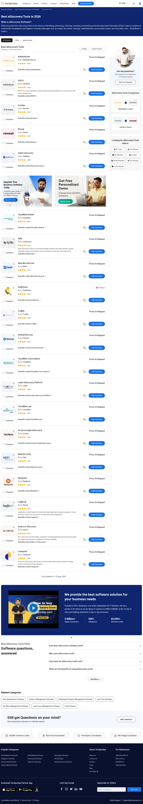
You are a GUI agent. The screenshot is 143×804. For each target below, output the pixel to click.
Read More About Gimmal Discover (31, 348)
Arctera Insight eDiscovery (30, 430)
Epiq (24, 457)
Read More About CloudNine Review (31, 227)
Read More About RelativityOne (29, 69)
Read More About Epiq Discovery (30, 467)
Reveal (21, 129)
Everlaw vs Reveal (125, 127)
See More (94, 679)
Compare (53, 3)
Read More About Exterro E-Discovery (32, 542)
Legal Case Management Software (46, 706)
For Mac (134, 155)
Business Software (6, 9)
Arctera (25, 433)
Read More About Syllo (26, 254)
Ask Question (64, 3)
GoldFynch (23, 287)
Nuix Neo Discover (26, 263)
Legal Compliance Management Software (27, 9)
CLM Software (70, 706)
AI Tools (119, 149)
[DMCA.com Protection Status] (37, 791)
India (123, 3)
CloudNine (27, 217)
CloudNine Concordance (29, 358)
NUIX (25, 266)
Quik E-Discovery (25, 153)
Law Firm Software (104, 699)
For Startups (133, 161)
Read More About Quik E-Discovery (31, 166)
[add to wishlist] (13, 57)
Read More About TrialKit (27, 324)
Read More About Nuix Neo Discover (31, 276)
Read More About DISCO (27, 96)
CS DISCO (26, 83)
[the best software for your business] (9, 4)
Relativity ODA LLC (29, 59)
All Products (7, 40)
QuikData (26, 156)
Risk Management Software (13, 699)
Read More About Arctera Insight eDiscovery (34, 443)
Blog (73, 3)
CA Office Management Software (15, 706)
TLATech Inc (27, 241)
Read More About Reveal (27, 142)
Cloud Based (134, 149)
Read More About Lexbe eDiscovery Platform (34, 395)
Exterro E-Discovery (27, 526)
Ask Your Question (125, 82)
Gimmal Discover (25, 335)
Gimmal (26, 338)
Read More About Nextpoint (28, 491)
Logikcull (22, 502)
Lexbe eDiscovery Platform (30, 382)
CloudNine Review (26, 214)
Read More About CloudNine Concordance (33, 371)
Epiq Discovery (24, 454)
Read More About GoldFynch (28, 300)
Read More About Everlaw (27, 118)
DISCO (21, 80)
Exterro (25, 529)
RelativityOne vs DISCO (125, 109)
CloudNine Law (24, 406)
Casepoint (22, 551)
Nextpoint (22, 478)
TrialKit (21, 311)
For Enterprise (119, 166)
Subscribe (134, 789)
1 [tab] (71, 636)
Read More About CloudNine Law (30, 419)
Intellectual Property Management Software (75, 699)
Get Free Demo (96, 69)
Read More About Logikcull (28, 517)
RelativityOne (24, 56)
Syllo (20, 238)
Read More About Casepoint (28, 567)
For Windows (118, 155)
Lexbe (25, 385)
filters (85, 49)
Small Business (118, 161)
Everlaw (21, 105)
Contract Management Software (41, 699)
